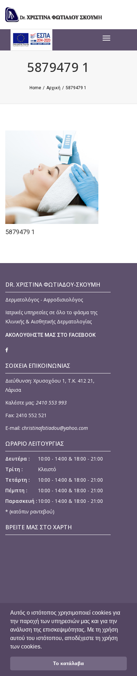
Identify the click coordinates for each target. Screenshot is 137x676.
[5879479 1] (56, 176)
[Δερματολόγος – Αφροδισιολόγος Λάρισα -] (58, 14)
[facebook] (6, 350)
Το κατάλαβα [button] (68, 663)
